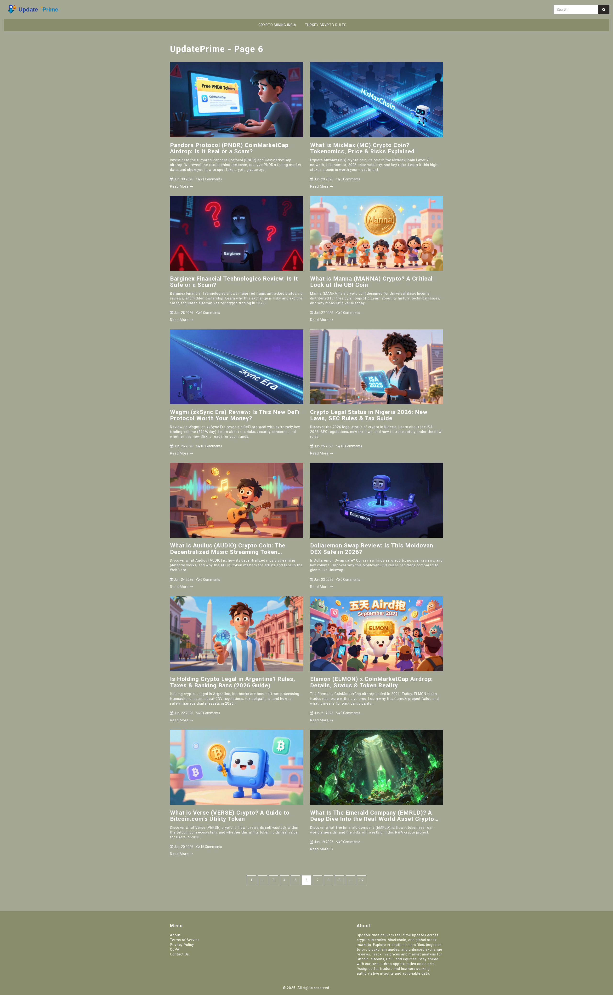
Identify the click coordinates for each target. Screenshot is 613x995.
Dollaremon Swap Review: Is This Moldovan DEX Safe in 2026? (371, 548)
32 (361, 880)
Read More (180, 186)
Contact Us (179, 954)
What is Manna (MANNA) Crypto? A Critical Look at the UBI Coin (371, 282)
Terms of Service (185, 940)
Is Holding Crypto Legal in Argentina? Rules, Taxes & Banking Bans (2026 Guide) (232, 682)
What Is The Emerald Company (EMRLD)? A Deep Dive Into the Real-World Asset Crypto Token (372, 816)
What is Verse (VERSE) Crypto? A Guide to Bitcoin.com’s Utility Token (229, 816)
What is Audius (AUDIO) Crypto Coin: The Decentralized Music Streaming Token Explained (227, 548)
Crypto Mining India (277, 25)
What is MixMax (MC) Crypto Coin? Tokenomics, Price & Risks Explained (362, 148)
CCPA (175, 949)
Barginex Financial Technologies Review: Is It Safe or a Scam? (234, 282)
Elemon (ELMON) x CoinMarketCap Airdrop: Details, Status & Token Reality (371, 682)
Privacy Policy (182, 945)
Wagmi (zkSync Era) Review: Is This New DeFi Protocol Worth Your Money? (235, 415)
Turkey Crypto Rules (325, 25)
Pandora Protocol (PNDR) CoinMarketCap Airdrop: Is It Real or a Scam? (229, 148)
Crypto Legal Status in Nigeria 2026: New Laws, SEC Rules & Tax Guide (368, 415)
